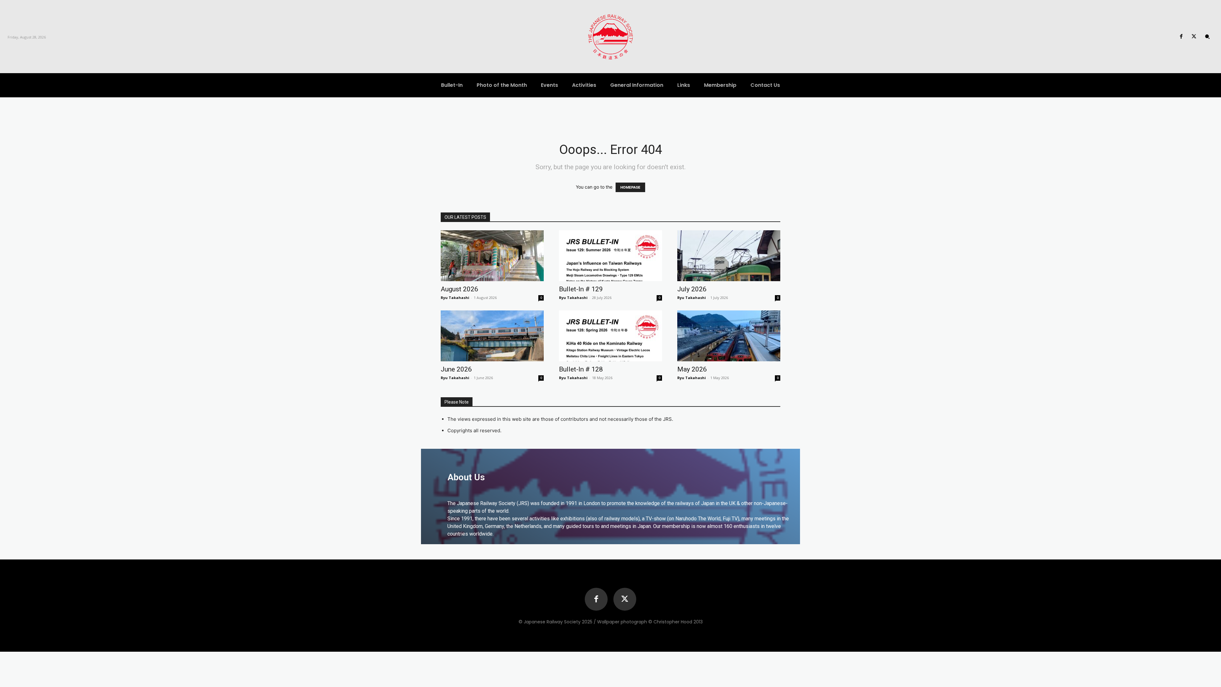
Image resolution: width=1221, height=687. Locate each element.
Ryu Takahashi (455, 297)
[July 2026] (728, 255)
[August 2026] (492, 255)
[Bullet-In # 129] (610, 255)
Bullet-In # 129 (581, 289)
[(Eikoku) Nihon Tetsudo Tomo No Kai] (610, 36)
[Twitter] (1194, 36)
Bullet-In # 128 (581, 369)
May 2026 (692, 369)
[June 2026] (492, 335)
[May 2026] (728, 335)
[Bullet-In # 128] (610, 335)
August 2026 (459, 289)
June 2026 (456, 369)
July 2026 (692, 289)
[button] (1207, 37)
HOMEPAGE (630, 187)
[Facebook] (1181, 36)
